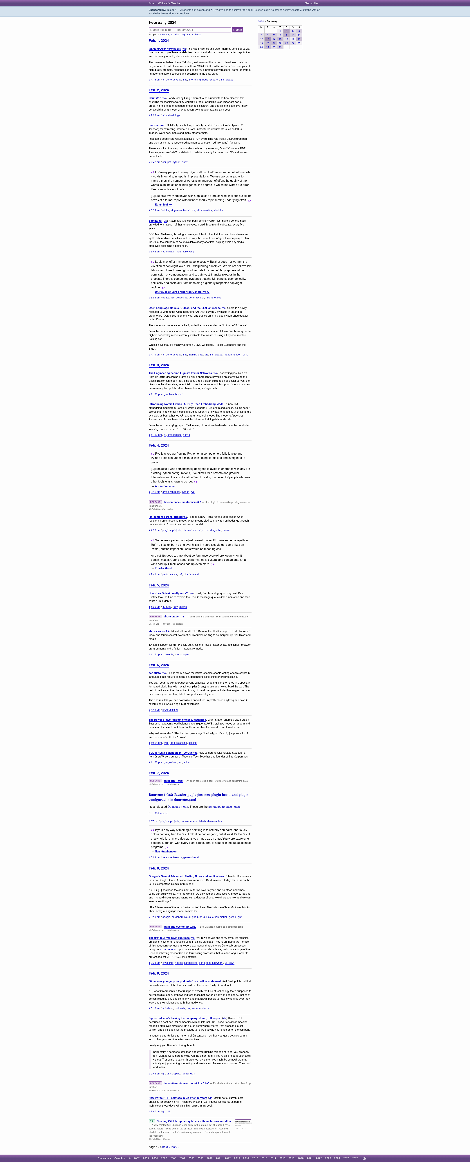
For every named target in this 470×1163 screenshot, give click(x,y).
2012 (228, 1158)
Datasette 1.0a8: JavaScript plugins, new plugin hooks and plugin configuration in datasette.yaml (198, 797)
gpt (240, 917)
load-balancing (178, 742)
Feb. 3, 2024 (159, 364)
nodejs (179, 962)
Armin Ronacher (165, 486)
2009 (200, 1158)
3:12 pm (155, 492)
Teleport (171, 10)
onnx (185, 162)
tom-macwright (214, 962)
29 (280, 47)
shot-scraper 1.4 (174, 616)
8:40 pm (155, 1111)
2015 (255, 1158)
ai (163, 79)
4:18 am (155, 79)
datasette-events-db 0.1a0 (180, 926)
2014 (246, 1158)
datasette (174, 784)
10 (293, 35)
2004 (155, 1158)
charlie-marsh (192, 574)
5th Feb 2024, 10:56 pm (159, 623)
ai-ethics (218, 210)
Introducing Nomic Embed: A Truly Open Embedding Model (186, 404)
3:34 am (155, 210)
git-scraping (173, 1073)
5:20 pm (155, 606)
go (163, 1111)
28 (274, 47)
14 (274, 39)
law (172, 297)
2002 (137, 1158)
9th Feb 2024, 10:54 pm (159, 1139)
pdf (169, 162)
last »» (175, 1147)
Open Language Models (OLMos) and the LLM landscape (185, 308)
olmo (245, 354)
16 (286, 39)
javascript (167, 962)
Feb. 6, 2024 (159, 664)
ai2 (206, 354)
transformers (190, 530)
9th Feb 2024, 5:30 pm (159, 1090)
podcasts (180, 1008)
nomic (186, 434)
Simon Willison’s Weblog (165, 3)
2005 (164, 1158)
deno (202, 962)
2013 (237, 1158)
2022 (319, 1158)
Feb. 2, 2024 (159, 89)
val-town (229, 962)
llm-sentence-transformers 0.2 (182, 502)
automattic (168, 251)
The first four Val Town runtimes (169, 938)
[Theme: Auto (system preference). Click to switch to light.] (364, 1158)
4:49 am (155, 709)
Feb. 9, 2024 (159, 973)
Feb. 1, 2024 (159, 40)
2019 (291, 1158)
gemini (232, 917)
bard (202, 917)
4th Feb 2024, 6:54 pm (159, 509)
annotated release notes (224, 806)
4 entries (164, 34)
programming (170, 709)
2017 (273, 1158)
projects (176, 530)
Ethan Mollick (163, 204)
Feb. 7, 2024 (159, 772)
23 (286, 43)
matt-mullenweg (185, 251)
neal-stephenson (172, 857)
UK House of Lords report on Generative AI (182, 291)
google (166, 917)
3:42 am (155, 251)
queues (166, 606)
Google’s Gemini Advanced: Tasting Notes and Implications (186, 876)
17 (293, 39)
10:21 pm (156, 742)
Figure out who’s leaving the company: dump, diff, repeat (185, 1018)
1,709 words (159, 813)
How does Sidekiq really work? (168, 593)
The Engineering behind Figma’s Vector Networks (180, 373)
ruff (180, 574)
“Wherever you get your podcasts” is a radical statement (185, 981)
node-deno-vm (168, 949)
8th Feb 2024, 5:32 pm (159, 930)
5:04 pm (155, 857)
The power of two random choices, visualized (177, 719)
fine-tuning (195, 79)
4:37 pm (153, 821)
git (163, 1073)
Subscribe (311, 3)
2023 (328, 1158)
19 (261, 43)
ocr (164, 162)
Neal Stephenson (166, 851)
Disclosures (104, 1158)
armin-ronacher (171, 492)
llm (171, 509)
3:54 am (155, 297)
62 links (175, 34)
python (176, 162)
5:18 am (155, 1008)
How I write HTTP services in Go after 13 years (178, 1098)
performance (169, 574)
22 (280, 43)
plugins (166, 530)
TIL (152, 1121)
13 (267, 39)
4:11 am (155, 354)
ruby (175, 606)
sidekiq (183, 606)
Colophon (120, 1158)
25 (299, 43)
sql (180, 762)
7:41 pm (155, 574)
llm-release (227, 79)
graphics (169, 394)
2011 (219, 1158)
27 (267, 47)
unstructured (157, 125)
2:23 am (155, 115)
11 (299, 35)
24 (293, 43)
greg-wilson (170, 762)
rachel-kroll (188, 1073)
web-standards (200, 1008)
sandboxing (191, 962)
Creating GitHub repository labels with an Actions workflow (194, 1121)
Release (155, 502)
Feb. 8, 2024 (159, 868)
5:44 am (155, 1073)
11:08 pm (156, 394)
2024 (261, 21)
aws (166, 742)
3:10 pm (155, 917)
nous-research (210, 79)
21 (273, 43)
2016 (264, 1158)
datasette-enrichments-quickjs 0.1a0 (186, 1083)
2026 (355, 1158)
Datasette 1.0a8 (178, 806)
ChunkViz (155, 98)
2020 (301, 1158)
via (184, 48)
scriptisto (155, 673)
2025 (346, 1158)
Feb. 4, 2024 (159, 445)
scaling (193, 742)
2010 (210, 1158)
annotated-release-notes (207, 821)
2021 (310, 1158)
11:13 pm (156, 434)
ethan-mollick (204, 210)
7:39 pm (155, 530)
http (169, 1111)
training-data (196, 354)
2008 (191, 1158)
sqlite (187, 762)
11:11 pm (156, 654)
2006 (173, 1158)
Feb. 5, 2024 (159, 585)
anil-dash (167, 1008)
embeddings (173, 115)
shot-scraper (177, 623)
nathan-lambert (232, 354)
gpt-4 (195, 917)
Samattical (155, 220)
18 (299, 39)
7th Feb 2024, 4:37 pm (159, 784)
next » (166, 1147)
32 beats (196, 34)
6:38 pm (155, 962)
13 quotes (185, 34)
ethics (165, 210)
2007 (182, 1158)
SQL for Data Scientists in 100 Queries (173, 752)
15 (280, 39)
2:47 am (155, 162)
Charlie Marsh (164, 568)
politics (180, 297)
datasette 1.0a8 (173, 780)
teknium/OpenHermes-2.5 (165, 48)
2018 (282, 1158)
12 (261, 39)
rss (188, 1008)
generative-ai (173, 79)
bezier (178, 394)
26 (261, 47)
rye (193, 492)
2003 (146, 1158)
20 (267, 43)
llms (185, 79)
